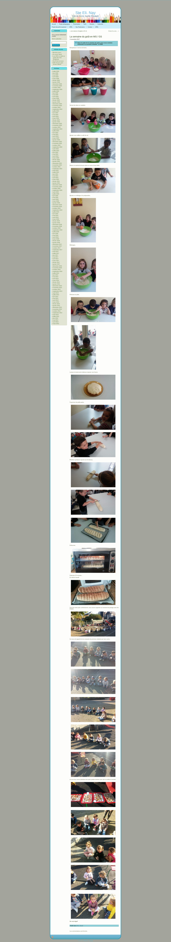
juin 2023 (55, 132)
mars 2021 (56, 179)
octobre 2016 (56, 269)
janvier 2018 (56, 242)
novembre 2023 (57, 125)
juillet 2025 (56, 91)
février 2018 (56, 240)
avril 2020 (56, 199)
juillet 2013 (56, 294)
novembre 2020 (57, 186)
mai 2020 (55, 197)
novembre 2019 (57, 206)
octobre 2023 (56, 127)
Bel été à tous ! (57, 52)
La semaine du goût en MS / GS (86, 36)
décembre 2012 (57, 307)
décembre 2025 (57, 84)
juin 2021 (55, 174)
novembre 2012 (57, 309)
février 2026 (56, 80)
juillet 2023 (56, 130)
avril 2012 (56, 321)
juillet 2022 (56, 150)
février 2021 (56, 181)
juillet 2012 (56, 316)
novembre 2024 (57, 105)
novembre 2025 (57, 85)
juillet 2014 (56, 273)
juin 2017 (55, 255)
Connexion (91, 940)
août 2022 (56, 148)
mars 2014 (56, 280)
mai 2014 (55, 276)
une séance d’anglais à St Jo (79, 31)
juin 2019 (55, 213)
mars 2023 (56, 138)
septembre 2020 (57, 190)
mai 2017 (55, 257)
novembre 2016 (57, 267)
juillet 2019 (56, 212)
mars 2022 (56, 158)
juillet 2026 (56, 71)
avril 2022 (56, 156)
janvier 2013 (56, 305)
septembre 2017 (57, 249)
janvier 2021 (56, 183)
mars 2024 (56, 118)
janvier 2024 (56, 121)
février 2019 (56, 221)
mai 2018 (55, 235)
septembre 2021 (57, 168)
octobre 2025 (56, 87)
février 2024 (56, 120)
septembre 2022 (57, 147)
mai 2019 (55, 215)
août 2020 (56, 192)
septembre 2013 (57, 291)
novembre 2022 (57, 143)
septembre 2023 (57, 129)
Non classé (80, 925)
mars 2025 (56, 98)
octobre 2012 (56, 311)
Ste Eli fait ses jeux (58, 61)
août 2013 (56, 293)
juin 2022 (55, 152)
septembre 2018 (57, 230)
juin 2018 (55, 233)
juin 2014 (55, 275)
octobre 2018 (56, 228)
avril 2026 (56, 76)
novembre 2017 (57, 246)
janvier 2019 (56, 222)
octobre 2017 (56, 248)
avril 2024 (56, 116)
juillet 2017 (56, 253)
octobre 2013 (56, 289)
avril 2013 (56, 300)
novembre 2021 (57, 165)
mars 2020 (56, 201)
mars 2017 (56, 260)
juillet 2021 (56, 172)
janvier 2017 (56, 264)
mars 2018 (56, 239)
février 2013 (56, 303)
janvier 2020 (56, 203)
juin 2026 (55, 73)
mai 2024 (55, 114)
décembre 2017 (57, 244)
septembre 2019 (57, 210)
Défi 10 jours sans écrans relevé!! (58, 63)
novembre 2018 (57, 226)
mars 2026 (56, 78)
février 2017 (56, 262)
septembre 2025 (57, 89)
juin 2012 (55, 318)
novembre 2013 (57, 287)
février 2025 (56, 100)
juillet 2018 (56, 231)
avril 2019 (56, 217)
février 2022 (56, 159)
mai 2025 (55, 94)
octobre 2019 (56, 208)
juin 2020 (55, 195)
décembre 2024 (57, 103)
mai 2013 (55, 298)
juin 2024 (55, 112)
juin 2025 (55, 93)
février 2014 (56, 282)
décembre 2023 (57, 123)
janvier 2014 (56, 284)
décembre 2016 (57, 266)
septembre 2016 (57, 271)
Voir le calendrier (56, 39)
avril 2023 (56, 136)
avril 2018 (56, 237)
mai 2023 (55, 134)
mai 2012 (55, 320)
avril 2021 (56, 177)
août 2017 (56, 251)
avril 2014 (56, 278)
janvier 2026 (56, 82)
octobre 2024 (56, 107)
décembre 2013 (57, 285)
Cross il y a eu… (113, 31)
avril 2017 (56, 258)
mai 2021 (55, 176)
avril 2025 (56, 96)
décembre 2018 (57, 224)
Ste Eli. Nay (85, 13)
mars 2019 (56, 219)
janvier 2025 (56, 102)
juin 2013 (55, 296)
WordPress (85, 940)
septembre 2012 (57, 312)
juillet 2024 (56, 111)
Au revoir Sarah (57, 54)
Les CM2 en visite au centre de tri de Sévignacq (59, 57)
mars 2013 (56, 302)
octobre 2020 (56, 188)
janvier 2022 (56, 161)
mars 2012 (56, 323)
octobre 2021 (56, 167)
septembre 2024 (57, 109)
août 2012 (56, 314)
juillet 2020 (56, 194)
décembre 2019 (57, 204)
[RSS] (52, 937)
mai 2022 (55, 154)
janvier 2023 (56, 140)
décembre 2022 (57, 141)
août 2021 (56, 170)
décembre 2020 (57, 185)
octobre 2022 (56, 145)
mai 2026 (55, 75)
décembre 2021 (57, 163)
